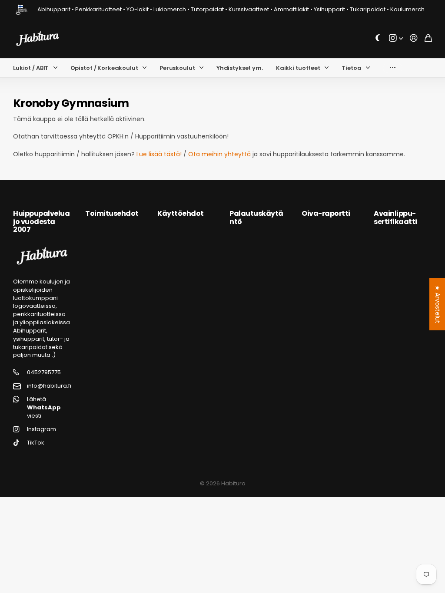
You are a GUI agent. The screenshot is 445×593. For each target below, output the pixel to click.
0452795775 (44, 372)
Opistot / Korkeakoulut (104, 68)
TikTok (35, 443)
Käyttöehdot (180, 213)
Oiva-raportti (326, 213)
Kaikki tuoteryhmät (57, 68)
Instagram (41, 429)
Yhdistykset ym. (239, 68)
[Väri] (378, 38)
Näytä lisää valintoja (392, 68)
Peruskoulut (177, 68)
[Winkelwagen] (428, 38)
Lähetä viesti (44, 407)
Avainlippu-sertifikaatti (395, 217)
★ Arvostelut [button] (437, 304)
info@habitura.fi (49, 386)
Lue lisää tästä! (159, 154)
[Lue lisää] (396, 38)
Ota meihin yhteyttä (219, 154)
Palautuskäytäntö (256, 217)
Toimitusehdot (112, 213)
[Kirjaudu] (414, 38)
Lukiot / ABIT (31, 68)
